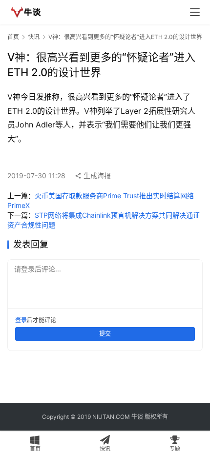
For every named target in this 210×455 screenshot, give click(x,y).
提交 (105, 333)
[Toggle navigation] (195, 12)
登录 (21, 320)
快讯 (34, 37)
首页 (13, 37)
